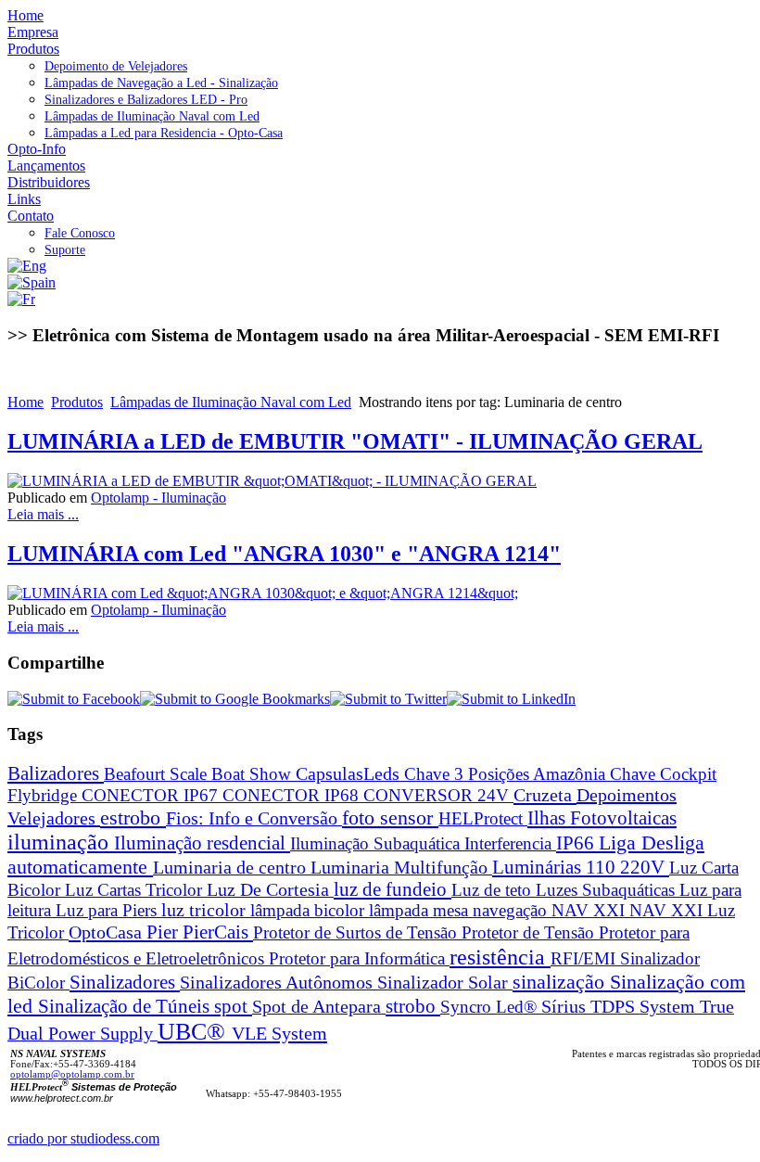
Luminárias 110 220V (580, 867)
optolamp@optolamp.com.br (72, 1074)
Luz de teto (493, 890)
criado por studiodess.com (83, 1138)
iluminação (60, 842)
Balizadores (55, 773)
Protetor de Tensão (530, 932)
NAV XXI (590, 910)
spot (233, 1005)
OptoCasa (107, 932)
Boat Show (253, 774)
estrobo (133, 817)
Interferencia (510, 843)
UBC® (195, 1031)
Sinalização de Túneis (126, 1006)
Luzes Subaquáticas (607, 890)
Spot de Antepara (319, 1006)
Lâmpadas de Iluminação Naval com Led (230, 402)
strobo (413, 1005)
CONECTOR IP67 (152, 795)
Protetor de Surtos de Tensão (357, 932)
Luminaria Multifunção (401, 867)
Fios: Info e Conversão (254, 818)
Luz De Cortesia (270, 889)
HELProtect (482, 818)
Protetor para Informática (359, 958)
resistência (500, 956)
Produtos (77, 402)
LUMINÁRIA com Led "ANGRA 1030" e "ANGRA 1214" (284, 554)
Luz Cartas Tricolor (136, 890)
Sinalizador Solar (445, 982)
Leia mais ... (43, 514)
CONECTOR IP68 (292, 795)
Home (25, 402)
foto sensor (390, 818)
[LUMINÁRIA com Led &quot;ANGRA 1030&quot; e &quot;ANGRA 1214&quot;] (262, 593)
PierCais (218, 932)
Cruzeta (544, 795)
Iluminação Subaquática (377, 843)
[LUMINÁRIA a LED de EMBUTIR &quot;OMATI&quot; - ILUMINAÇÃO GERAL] (272, 481)
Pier (164, 931)
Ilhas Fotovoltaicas (602, 817)
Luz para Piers (108, 910)
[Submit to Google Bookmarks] (235, 699)
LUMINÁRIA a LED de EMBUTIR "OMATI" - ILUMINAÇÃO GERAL (355, 441)
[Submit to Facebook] (73, 699)
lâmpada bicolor (309, 910)
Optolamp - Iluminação (158, 497)
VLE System (279, 1033)
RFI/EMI (585, 958)
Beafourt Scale (157, 774)
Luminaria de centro (231, 867)
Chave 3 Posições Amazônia (507, 774)
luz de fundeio (392, 889)
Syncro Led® (490, 1006)
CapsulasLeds (350, 774)
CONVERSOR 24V (438, 795)
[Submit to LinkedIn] (511, 699)
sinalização (561, 981)
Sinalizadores (125, 982)
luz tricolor (205, 910)
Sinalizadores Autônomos (278, 982)
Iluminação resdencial (202, 843)
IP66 (577, 842)
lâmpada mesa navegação (460, 910)
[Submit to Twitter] (388, 699)
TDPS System (645, 1006)
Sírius (565, 1006)
